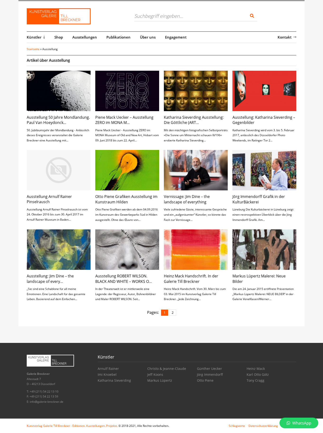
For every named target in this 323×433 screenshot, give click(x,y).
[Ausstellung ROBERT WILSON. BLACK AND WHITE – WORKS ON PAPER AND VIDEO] (127, 249)
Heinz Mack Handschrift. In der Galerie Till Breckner (191, 278)
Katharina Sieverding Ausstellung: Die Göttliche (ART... (194, 120)
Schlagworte (237, 426)
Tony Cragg (255, 380)
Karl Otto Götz (258, 374)
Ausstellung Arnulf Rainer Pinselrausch (49, 199)
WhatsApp (301, 423)
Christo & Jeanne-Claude (166, 368)
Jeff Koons (155, 374)
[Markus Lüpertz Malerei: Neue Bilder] (264, 249)
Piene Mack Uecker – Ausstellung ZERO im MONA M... (124, 120)
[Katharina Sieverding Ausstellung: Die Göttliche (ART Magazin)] (196, 90)
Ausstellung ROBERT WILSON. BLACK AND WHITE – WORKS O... (123, 278)
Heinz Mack (256, 368)
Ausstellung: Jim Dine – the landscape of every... (50, 278)
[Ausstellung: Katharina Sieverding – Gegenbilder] (264, 90)
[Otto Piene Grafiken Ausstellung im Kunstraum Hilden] (127, 170)
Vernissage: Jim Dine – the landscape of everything (187, 199)
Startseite (33, 49)
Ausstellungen (84, 37)
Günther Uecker (209, 368)
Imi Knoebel (107, 374)
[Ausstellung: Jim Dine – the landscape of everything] (59, 249)
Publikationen (118, 37)
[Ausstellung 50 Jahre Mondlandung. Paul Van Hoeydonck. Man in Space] (59, 90)
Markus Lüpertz (159, 380)
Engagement (176, 37)
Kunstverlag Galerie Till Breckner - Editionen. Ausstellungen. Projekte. (72, 426)
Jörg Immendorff (210, 374)
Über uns (148, 37)
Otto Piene (205, 380)
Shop (58, 37)
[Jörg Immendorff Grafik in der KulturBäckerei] (264, 170)
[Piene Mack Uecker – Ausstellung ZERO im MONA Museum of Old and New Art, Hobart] (127, 90)
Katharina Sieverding (114, 380)
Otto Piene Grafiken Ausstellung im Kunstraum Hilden (126, 199)
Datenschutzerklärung (263, 426)
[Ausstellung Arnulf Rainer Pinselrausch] (59, 169)
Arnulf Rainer (108, 368)
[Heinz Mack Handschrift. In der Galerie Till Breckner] (196, 249)
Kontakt (285, 37)
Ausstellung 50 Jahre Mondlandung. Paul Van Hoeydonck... (58, 120)
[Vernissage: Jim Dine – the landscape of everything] (196, 170)
